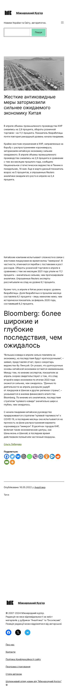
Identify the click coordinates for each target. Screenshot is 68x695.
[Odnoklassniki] (46, 456)
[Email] (6, 462)
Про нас (10, 644)
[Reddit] (57, 456)
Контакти (10, 651)
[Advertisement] (34, 216)
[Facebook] (6, 456)
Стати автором (14, 674)
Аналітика (39, 487)
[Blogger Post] (23, 456)
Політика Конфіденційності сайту (23, 659)
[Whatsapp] (29, 456)
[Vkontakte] (18, 456)
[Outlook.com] (52, 456)
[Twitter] (12, 456)
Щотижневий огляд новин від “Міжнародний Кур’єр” (34, 681)
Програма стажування (18, 666)
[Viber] (35, 456)
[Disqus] (34, 544)
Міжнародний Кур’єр (29, 13)
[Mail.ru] (40, 456)
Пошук (38, 32)
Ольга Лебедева (13, 444)
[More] (12, 462)
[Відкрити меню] (62, 22)
